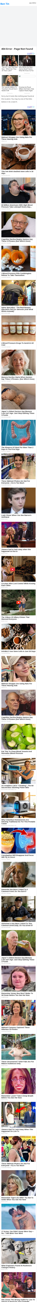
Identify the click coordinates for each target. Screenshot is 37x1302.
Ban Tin (4, 3)
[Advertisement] (18, 25)
